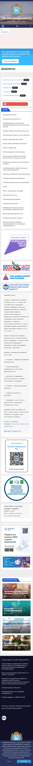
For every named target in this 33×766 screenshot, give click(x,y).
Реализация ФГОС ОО (9, 114)
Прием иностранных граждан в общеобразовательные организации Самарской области (14, 223)
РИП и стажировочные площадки (13, 191)
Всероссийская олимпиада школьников (15, 143)
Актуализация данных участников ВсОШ (13, 80)
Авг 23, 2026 (9, 596)
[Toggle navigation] (17, 26)
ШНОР (5, 186)
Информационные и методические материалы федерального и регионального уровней (16, 125)
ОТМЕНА (9, 761)
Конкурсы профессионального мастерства (16, 131)
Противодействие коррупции (12, 199)
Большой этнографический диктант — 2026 (13, 610)
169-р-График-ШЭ (7, 87)
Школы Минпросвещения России (13, 213)
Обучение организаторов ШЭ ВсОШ (11, 83)
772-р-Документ (6, 91)
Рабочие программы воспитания (13, 139)
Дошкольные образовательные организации (16, 174)
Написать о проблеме (10, 61)
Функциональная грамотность (12, 119)
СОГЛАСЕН (24, 761)
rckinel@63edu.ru (7, 693)
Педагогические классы (10, 195)
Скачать (26, 80)
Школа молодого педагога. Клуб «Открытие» (16, 135)
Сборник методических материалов (14, 178)
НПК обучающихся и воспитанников (14, 152)
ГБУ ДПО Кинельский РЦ (16, 18)
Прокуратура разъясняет (10, 203)
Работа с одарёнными (9, 147)
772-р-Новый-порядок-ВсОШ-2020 (11, 95)
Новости (6, 589)
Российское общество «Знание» (13, 218)
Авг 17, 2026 (9, 630)
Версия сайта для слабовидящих (17, 104)
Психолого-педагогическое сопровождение (16, 182)
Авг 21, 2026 (9, 613)
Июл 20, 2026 (9, 648)
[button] (30, 26)
